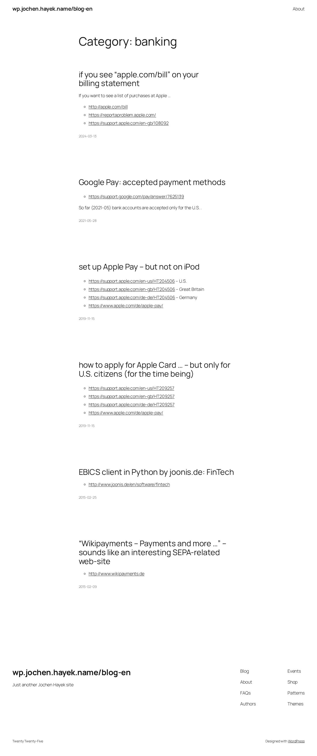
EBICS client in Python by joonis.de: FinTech (156, 472)
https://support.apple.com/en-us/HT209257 (131, 388)
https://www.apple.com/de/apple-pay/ (126, 305)
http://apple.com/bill (108, 107)
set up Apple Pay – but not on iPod (139, 266)
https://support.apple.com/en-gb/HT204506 (132, 289)
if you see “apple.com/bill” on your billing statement (139, 79)
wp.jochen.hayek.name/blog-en (52, 8)
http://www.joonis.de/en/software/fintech (129, 484)
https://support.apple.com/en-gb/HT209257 (132, 396)
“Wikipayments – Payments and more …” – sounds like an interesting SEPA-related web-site (152, 552)
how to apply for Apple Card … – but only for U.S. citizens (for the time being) (155, 369)
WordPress (296, 741)
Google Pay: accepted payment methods (152, 182)
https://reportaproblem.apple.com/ (122, 115)
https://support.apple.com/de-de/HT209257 (132, 404)
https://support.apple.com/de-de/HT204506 (132, 297)
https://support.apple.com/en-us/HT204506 (132, 281)
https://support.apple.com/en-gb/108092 (129, 123)
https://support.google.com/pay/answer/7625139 (136, 196)
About (299, 9)
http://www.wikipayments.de (116, 573)
